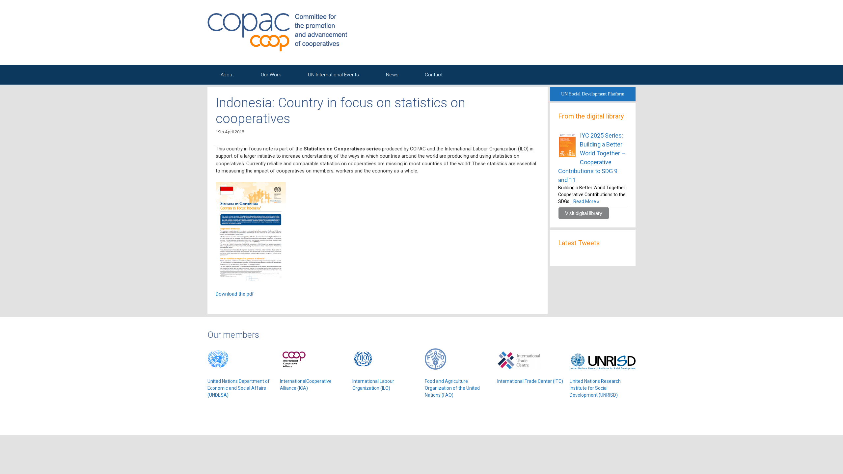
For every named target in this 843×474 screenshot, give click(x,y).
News (392, 75)
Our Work (271, 75)
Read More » (586, 201)
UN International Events (333, 75)
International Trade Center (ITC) (530, 381)
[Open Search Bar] (619, 75)
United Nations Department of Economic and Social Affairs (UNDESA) (238, 388)
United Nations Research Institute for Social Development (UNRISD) (595, 388)
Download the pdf (235, 294)
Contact (434, 75)
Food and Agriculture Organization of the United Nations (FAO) (452, 388)
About (227, 75)
